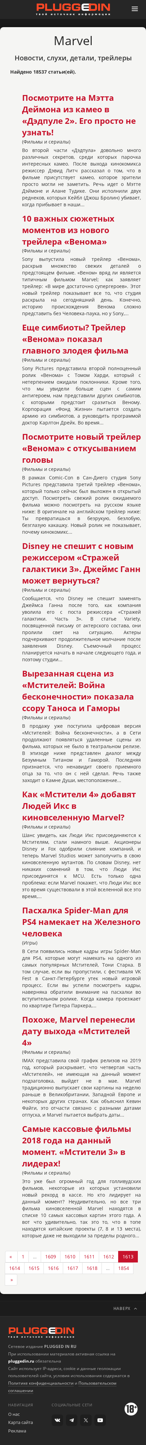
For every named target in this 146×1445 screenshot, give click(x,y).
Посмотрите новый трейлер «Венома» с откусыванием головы (81, 448)
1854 (123, 1268)
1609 (50, 1256)
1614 (14, 1268)
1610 (70, 1256)
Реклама (17, 1431)
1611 (89, 1256)
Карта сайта (20, 1422)
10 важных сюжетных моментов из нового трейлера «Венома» (68, 230)
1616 (53, 1268)
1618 (92, 1268)
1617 (72, 1268)
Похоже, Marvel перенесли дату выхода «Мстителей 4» (78, 1031)
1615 (34, 1268)
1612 (108, 1256)
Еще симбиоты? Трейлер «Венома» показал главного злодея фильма (75, 339)
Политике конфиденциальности (41, 1383)
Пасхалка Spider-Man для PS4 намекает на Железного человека (81, 922)
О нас (14, 1414)
